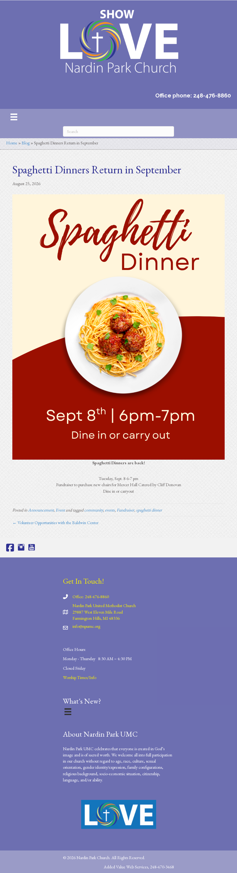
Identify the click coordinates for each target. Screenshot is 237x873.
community (93, 510)
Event (60, 510)
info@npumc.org (86, 626)
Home (11, 143)
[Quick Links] (68, 711)
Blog (26, 143)
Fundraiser (125, 510)
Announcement (41, 510)
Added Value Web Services (126, 867)
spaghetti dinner (149, 510)
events (110, 510)
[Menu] (14, 117)
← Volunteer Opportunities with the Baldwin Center (55, 522)
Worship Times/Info (79, 677)
